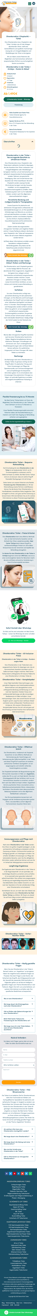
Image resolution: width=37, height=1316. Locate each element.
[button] (33, 3)
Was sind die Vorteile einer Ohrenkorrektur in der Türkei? (13, 1150)
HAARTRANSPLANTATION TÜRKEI (18, 1222)
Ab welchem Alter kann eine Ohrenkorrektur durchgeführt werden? (16, 1130)
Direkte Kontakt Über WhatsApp (21, 1312)
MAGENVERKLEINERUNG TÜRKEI (18, 1181)
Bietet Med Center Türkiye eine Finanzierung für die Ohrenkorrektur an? (17, 1019)
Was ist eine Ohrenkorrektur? (13, 998)
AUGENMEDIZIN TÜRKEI (18, 1258)
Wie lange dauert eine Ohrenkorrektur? (16, 1136)
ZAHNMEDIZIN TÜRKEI (18, 1240)
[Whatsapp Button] (29, 3)
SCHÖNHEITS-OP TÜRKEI (19, 1202)
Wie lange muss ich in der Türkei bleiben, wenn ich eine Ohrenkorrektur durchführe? (17, 1028)
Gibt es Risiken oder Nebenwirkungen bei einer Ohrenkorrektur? (17, 1012)
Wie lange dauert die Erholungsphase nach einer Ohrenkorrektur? (16, 1005)
